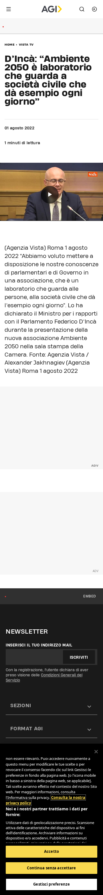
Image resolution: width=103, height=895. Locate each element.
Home (10, 44)
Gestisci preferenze (51, 884)
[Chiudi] (96, 751)
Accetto (51, 851)
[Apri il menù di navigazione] (8, 9)
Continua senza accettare (51, 867)
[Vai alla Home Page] (51, 9)
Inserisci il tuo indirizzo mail (39, 645)
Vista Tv (26, 44)
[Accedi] (94, 9)
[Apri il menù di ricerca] (82, 9)
